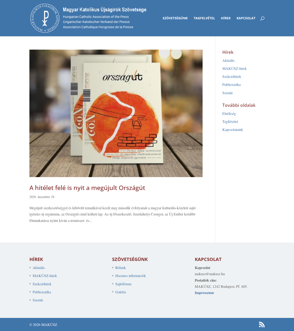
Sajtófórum (123, 283)
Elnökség (229, 113)
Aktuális (228, 60)
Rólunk (120, 267)
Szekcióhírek (231, 76)
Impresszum (204, 292)
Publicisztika (231, 84)
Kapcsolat (246, 18)
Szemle (227, 92)
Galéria (120, 291)
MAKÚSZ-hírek (234, 68)
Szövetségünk (175, 18)
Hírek (226, 18)
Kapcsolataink (232, 129)
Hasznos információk (130, 275)
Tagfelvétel (204, 18)
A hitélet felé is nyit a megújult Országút (87, 187)
